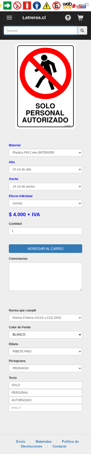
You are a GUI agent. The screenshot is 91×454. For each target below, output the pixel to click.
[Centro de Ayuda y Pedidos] (71, 16)
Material (14, 145)
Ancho (13, 179)
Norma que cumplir (22, 310)
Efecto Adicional (20, 196)
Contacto (59, 446)
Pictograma (17, 361)
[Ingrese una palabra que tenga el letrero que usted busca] (82, 30)
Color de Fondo (20, 327)
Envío (20, 441)
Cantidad (15, 223)
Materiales (44, 441)
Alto (12, 162)
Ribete (13, 344)
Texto (13, 378)
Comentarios (18, 258)
